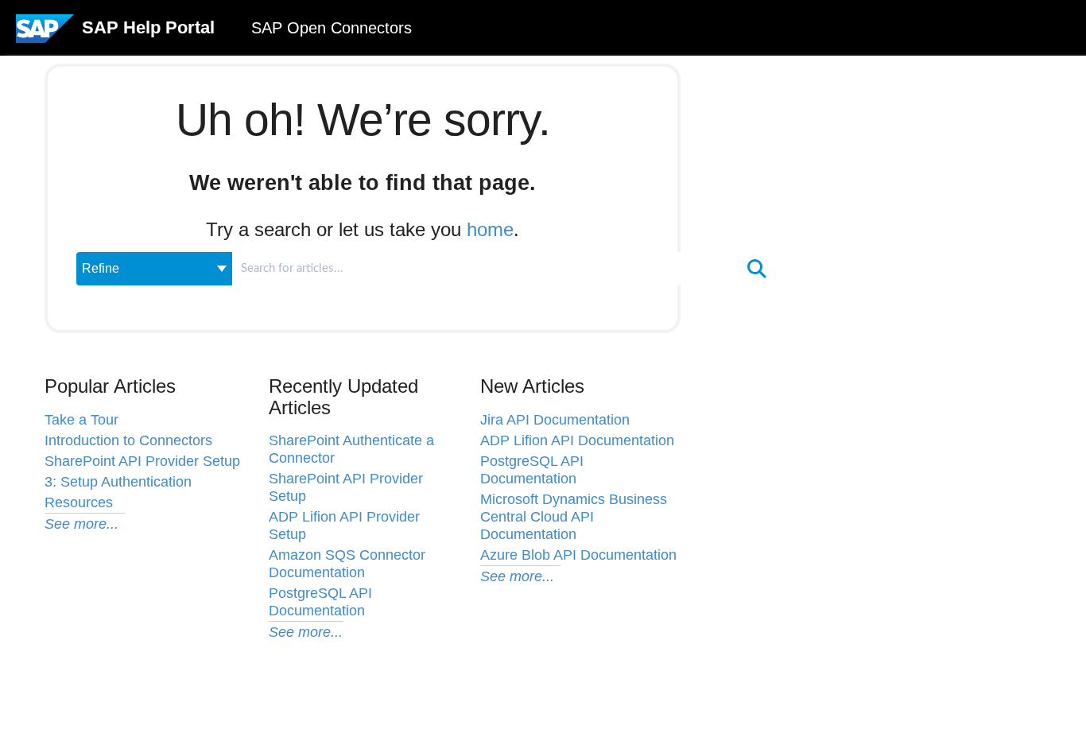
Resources (79, 502)
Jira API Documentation (555, 420)
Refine (100, 268)
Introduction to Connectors (128, 440)
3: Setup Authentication (118, 482)
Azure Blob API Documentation (578, 555)
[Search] (757, 268)
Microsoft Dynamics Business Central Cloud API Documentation (573, 516)
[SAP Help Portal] (45, 35)
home (490, 229)
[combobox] (487, 268)
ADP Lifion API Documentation (577, 440)
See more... (81, 524)
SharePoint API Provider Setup (142, 461)
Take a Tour (81, 420)
